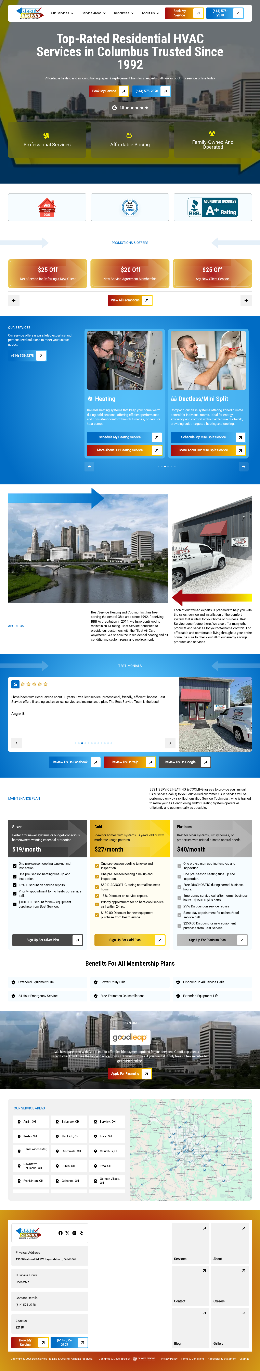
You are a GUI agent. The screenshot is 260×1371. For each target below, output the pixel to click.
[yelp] (81, 1233)
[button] (62, 13)
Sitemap (244, 1358)
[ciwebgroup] (144, 1358)
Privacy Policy (169, 1358)
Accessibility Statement (222, 1358)
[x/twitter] (67, 1233)
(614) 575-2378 (26, 1304)
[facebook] (60, 1233)
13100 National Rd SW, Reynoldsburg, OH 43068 (46, 1259)
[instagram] (74, 1233)
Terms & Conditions (193, 1358)
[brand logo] (30, 13)
